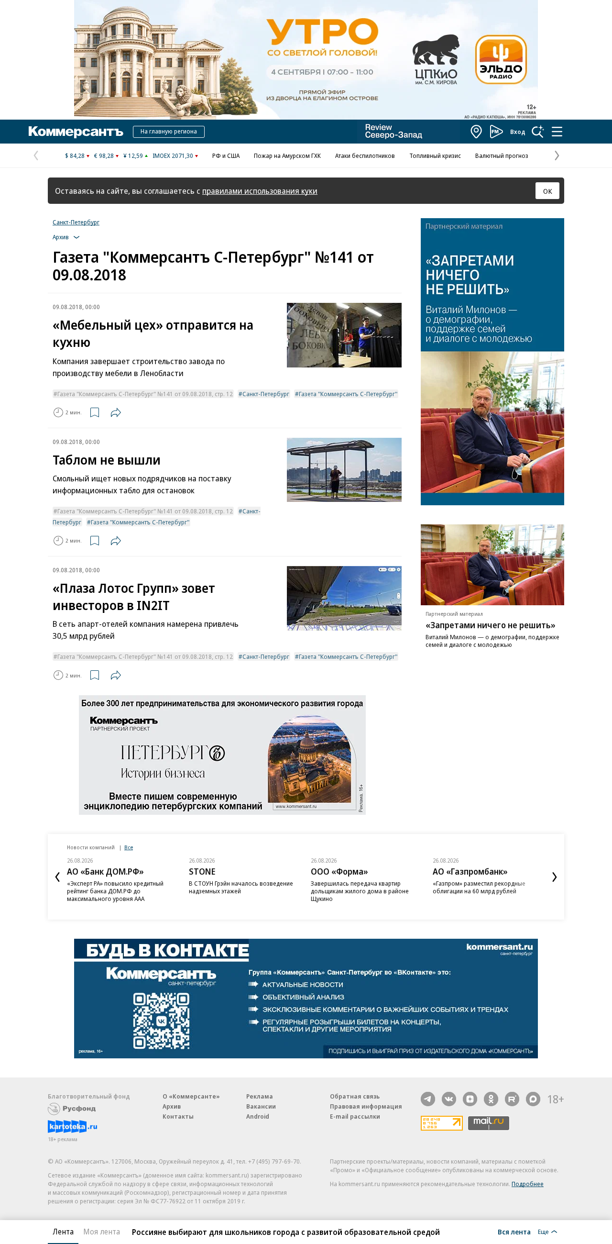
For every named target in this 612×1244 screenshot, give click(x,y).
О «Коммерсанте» (191, 1096)
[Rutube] (512, 1099)
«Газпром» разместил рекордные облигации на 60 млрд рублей (479, 887)
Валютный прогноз (501, 155)
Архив (172, 1106)
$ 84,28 (75, 155)
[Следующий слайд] (554, 877)
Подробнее (528, 1183)
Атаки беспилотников (365, 155)
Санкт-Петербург (76, 222)
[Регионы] (477, 131)
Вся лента (514, 1231)
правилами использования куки (259, 190)
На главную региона (169, 131)
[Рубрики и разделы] (557, 131)
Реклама (259, 1096)
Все (128, 847)
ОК (547, 191)
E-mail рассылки (355, 1116)
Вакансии (261, 1106)
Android (257, 1116)
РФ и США (226, 155)
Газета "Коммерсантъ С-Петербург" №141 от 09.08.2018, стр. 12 (145, 393)
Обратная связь (355, 1096)
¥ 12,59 (133, 155)
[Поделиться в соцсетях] (115, 412)
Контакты (178, 1116)
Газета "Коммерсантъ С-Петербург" (348, 393)
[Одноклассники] (491, 1099)
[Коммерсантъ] (76, 131)
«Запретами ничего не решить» (491, 625)
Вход (517, 131)
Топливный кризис (435, 155)
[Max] (533, 1099)
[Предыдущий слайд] (57, 877)
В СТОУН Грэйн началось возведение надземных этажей (241, 887)
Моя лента (101, 1231)
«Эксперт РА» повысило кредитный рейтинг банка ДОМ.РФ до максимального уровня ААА (115, 891)
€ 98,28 (104, 155)
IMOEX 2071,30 (173, 155)
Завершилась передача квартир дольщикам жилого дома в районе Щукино (360, 891)
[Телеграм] (428, 1099)
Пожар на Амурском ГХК (287, 155)
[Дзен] (470, 1099)
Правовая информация (366, 1106)
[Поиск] (538, 131)
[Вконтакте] (449, 1099)
